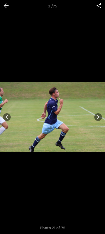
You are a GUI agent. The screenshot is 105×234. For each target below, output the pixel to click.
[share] (99, 6)
